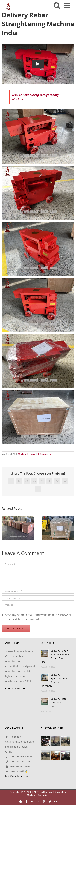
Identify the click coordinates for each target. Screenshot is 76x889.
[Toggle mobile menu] (67, 5)
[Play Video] (38, 64)
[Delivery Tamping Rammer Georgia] (18, 518)
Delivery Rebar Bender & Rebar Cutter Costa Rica (55, 656)
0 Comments (44, 453)
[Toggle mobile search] (57, 5)
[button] (4, 528)
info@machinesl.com (17, 776)
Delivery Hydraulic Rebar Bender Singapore (55, 680)
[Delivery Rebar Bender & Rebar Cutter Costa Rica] (58, 518)
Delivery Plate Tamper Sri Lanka (58, 702)
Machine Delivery (26, 453)
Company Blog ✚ (15, 688)
